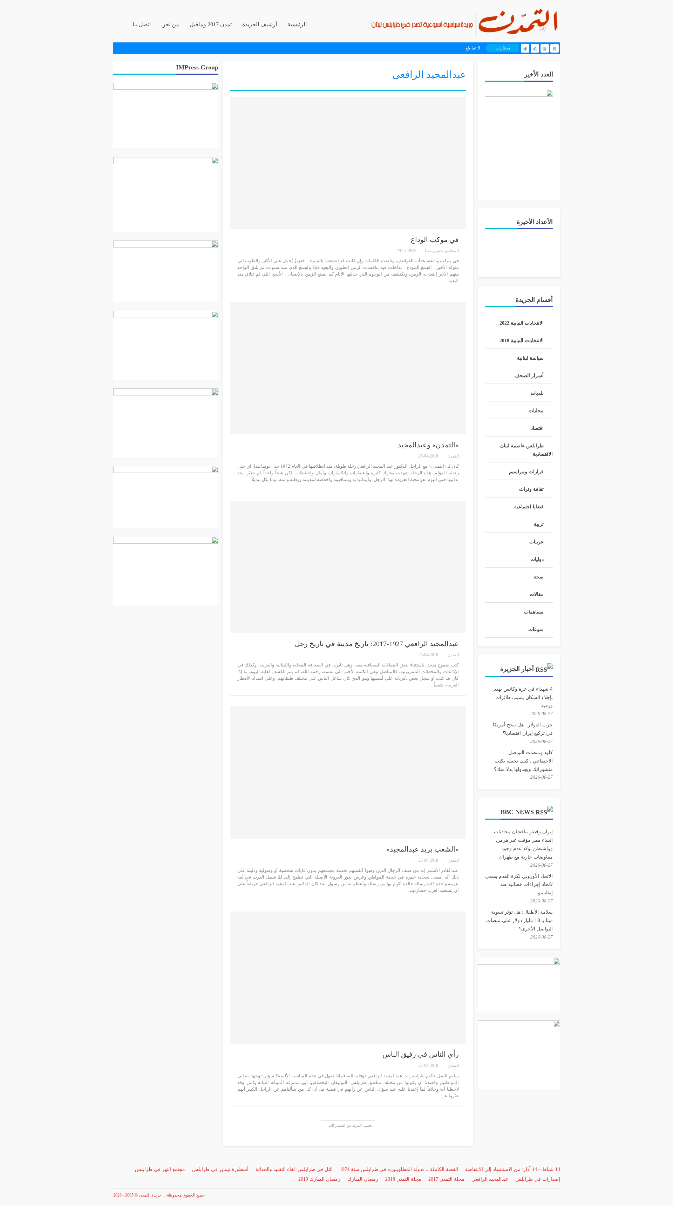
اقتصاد (537, 428)
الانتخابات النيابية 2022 (521, 323)
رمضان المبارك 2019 (319, 1179)
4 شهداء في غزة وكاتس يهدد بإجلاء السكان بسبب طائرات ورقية (523, 697)
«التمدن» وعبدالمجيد (428, 445)
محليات (536, 410)
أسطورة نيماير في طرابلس (220, 1169)
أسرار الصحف (529, 375)
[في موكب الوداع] (348, 163)
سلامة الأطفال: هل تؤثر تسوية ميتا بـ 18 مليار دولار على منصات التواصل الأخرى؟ (519, 920)
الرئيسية (297, 24)
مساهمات (534, 612)
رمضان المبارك (362, 1179)
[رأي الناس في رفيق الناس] (348, 978)
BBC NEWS (517, 811)
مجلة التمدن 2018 (403, 1179)
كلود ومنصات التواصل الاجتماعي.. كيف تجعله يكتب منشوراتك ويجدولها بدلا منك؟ (523, 761)
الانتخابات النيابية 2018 (521, 340)
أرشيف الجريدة (259, 24)
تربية (539, 524)
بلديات (537, 393)
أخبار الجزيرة (517, 668)
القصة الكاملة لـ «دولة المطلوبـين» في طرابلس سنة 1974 (399, 1169)
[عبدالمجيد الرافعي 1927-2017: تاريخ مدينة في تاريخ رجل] (348, 567)
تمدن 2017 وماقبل (211, 24)
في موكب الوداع (435, 239)
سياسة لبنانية (530, 358)
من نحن (170, 24)
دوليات (537, 559)
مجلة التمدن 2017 (446, 1179)
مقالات (537, 594)
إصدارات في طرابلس (537, 1179)
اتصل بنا (141, 24)
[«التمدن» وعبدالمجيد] (348, 368)
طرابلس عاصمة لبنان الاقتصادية (526, 450)
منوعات (536, 629)
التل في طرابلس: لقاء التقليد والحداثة (294, 1169)
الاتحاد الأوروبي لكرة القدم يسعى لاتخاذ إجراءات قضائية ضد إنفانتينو (519, 884)
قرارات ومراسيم (526, 471)
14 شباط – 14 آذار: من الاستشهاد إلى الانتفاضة (512, 1169)
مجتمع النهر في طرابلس (160, 1169)
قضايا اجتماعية (529, 506)
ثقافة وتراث (531, 489)
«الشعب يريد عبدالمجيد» (422, 849)
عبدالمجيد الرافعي (489, 1179)
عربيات (536, 541)
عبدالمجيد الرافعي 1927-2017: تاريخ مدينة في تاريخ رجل (377, 644)
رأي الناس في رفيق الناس (420, 1054)
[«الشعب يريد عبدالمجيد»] (348, 772)
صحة (538, 577)
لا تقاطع (472, 47)
